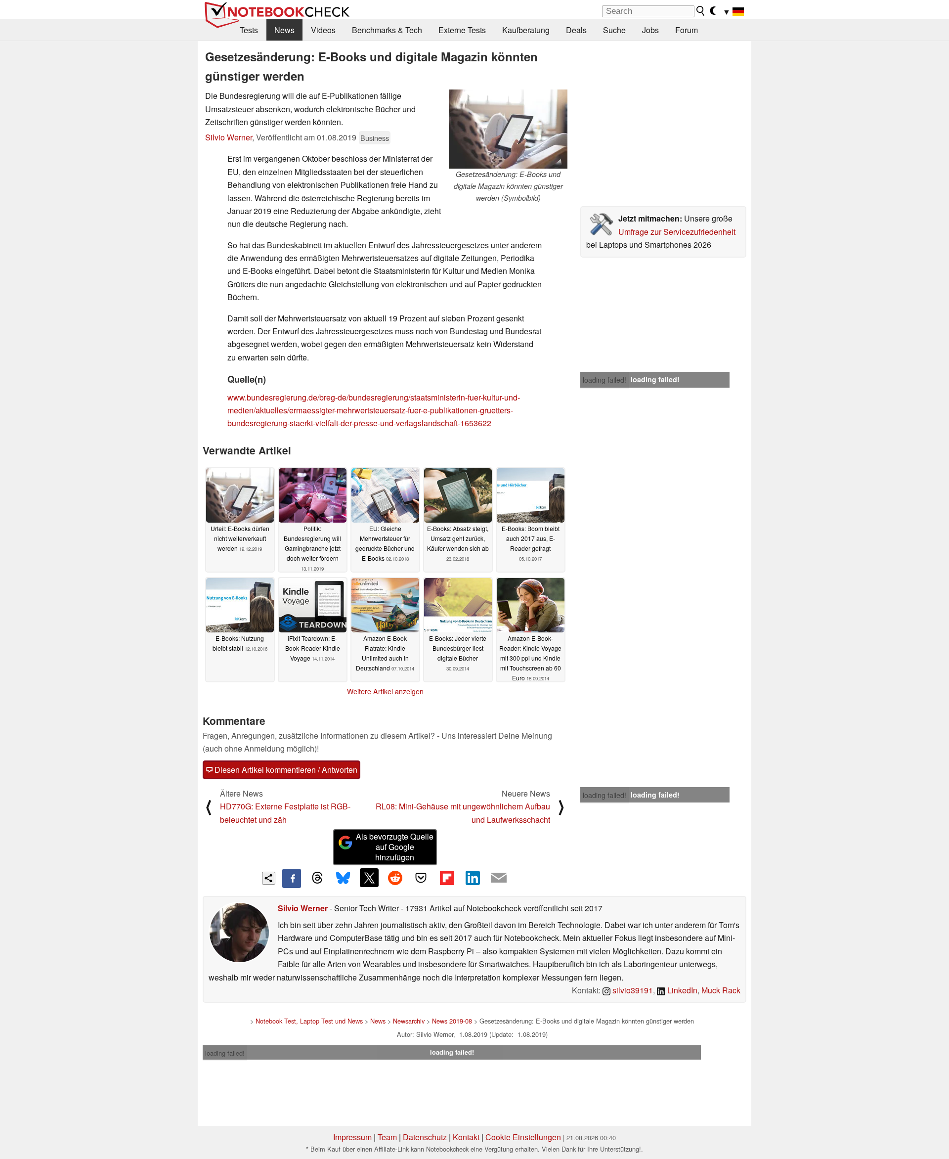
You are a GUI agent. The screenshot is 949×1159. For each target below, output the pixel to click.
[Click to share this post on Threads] (317, 878)
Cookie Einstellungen (523, 1137)
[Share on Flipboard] (446, 877)
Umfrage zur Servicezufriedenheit (676, 231)
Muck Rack (720, 990)
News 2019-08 (452, 1020)
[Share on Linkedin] (472, 877)
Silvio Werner (228, 137)
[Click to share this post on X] (369, 877)
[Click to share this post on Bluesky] (343, 878)
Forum (686, 30)
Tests (249, 30)
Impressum (352, 1137)
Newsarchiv (409, 1020)
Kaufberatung (526, 30)
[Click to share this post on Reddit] (395, 877)
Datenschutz (425, 1137)
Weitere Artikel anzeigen (385, 691)
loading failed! (604, 380)
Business (374, 138)
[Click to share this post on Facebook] (291, 878)
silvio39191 (631, 990)
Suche (614, 30)
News (284, 30)
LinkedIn (681, 990)
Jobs (650, 30)
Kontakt (466, 1137)
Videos (323, 30)
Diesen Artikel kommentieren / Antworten (285, 769)
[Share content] (268, 878)
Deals (576, 30)
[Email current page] (498, 878)
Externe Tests (462, 30)
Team (387, 1137)
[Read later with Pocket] (421, 877)
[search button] (700, 11)
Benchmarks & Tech (387, 30)
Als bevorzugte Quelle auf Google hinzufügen (394, 847)
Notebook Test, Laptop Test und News (309, 1020)
